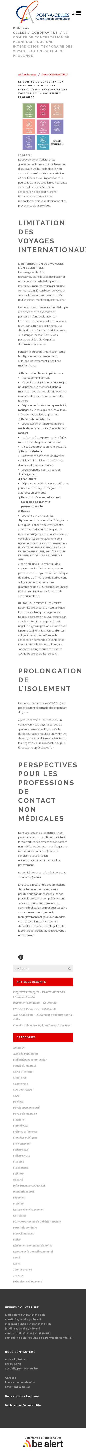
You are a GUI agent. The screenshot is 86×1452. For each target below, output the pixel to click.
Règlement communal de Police (32, 1245)
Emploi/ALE (20, 1125)
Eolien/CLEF (20, 1149)
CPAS (16, 1095)
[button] (73, 13)
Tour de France (22, 1269)
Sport (16, 1263)
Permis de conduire (25, 1227)
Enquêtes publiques (25, 1137)
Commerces (20, 1083)
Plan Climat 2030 (23, 1233)
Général (18, 1179)
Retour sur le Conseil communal (33, 1251)
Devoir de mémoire (25, 1113)
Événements (20, 1167)
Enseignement (22, 1143)
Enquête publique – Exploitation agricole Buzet (42, 1025)
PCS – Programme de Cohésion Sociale (37, 1221)
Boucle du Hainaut (24, 1065)
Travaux (18, 1275)
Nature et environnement (28, 1209)
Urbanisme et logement (27, 1281)
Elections (18, 1119)
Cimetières (19, 1077)
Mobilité (18, 1203)
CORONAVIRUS (45, 33)
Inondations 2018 (23, 1191)
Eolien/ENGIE (21, 1155)
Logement (19, 1197)
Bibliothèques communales (30, 1059)
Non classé (19, 1215)
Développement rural (26, 1107)
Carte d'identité (22, 1071)
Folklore (18, 1173)
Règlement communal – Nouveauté (35, 1003)
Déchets (18, 1101)
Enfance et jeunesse (25, 1131)
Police (17, 1239)
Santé (16, 1257)
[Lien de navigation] (43, 13)
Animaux (18, 1047)
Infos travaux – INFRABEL (29, 1185)
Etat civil (18, 1161)
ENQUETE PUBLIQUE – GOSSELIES (34, 1009)
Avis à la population (25, 1053)
